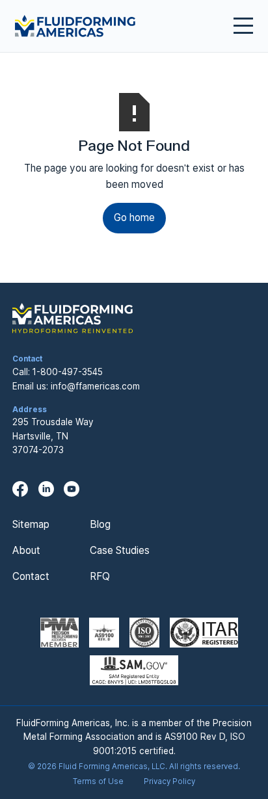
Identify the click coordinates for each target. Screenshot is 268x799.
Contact (30, 576)
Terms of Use (98, 781)
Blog (100, 524)
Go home (134, 217)
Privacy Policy (169, 781)
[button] (237, 26)
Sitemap (30, 524)
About (26, 550)
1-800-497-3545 (68, 372)
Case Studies (120, 550)
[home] (75, 26)
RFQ (100, 576)
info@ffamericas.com (95, 386)
